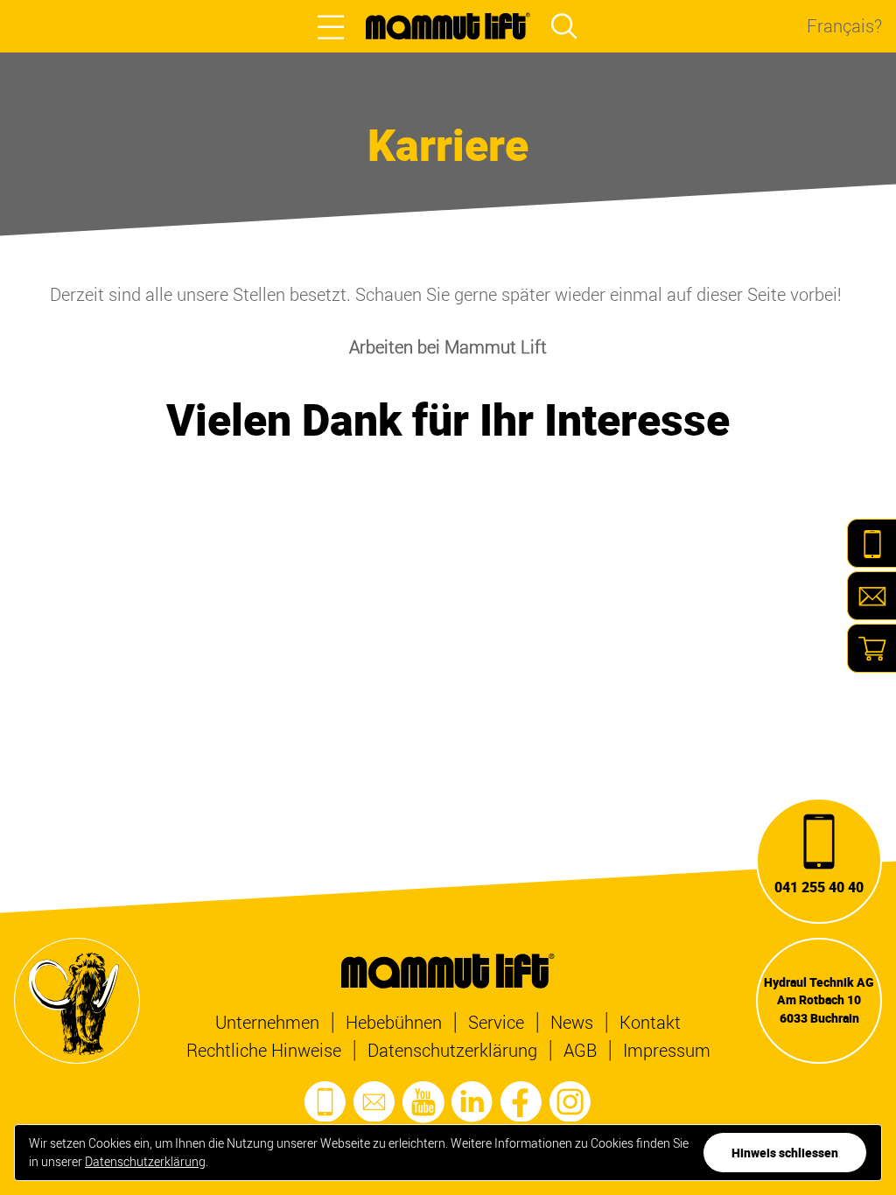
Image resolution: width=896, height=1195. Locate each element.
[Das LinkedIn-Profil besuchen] (473, 1102)
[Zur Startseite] (448, 26)
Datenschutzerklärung (452, 1050)
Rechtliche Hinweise (263, 1050)
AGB (580, 1050)
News (571, 1022)
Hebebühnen (394, 1022)
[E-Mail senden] (375, 1102)
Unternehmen (267, 1022)
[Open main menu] (331, 26)
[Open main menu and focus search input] (564, 26)
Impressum (666, 1050)
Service (496, 1022)
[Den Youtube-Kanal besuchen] (423, 1102)
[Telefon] (871, 543)
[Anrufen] (325, 1102)
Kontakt (650, 1022)
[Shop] (871, 648)
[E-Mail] (871, 595)
